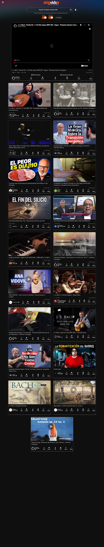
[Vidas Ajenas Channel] (55, 153)
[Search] (70, 10)
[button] (75, 10)
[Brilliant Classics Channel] (10, 409)
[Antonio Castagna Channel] (13, 78)
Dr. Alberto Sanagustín (15, 190)
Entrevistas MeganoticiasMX (61, 226)
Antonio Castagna (18, 77)
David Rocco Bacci (59, 190)
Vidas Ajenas (59, 153)
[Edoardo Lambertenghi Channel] (10, 115)
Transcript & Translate (67, 75)
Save (79, 78)
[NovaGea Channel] (10, 226)
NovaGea (15, 226)
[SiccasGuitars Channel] (10, 302)
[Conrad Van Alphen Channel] (10, 153)
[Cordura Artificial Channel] (55, 373)
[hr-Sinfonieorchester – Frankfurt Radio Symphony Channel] (55, 301)
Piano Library (14, 263)
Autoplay (43, 15)
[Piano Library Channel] (10, 263)
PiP (67, 78)
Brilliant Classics (14, 410)
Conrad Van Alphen (14, 153)
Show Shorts (50, 15)
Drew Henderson (60, 337)
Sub (31, 78)
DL (55, 78)
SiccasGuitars (15, 302)
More (91, 78)
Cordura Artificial (60, 373)
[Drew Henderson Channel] (55, 336)
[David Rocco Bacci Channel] (55, 190)
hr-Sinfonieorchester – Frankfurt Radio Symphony (62, 301)
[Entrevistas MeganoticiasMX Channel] (55, 226)
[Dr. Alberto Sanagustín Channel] (10, 190)
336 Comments (36, 75)
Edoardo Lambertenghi (16, 115)
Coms (42, 78)
